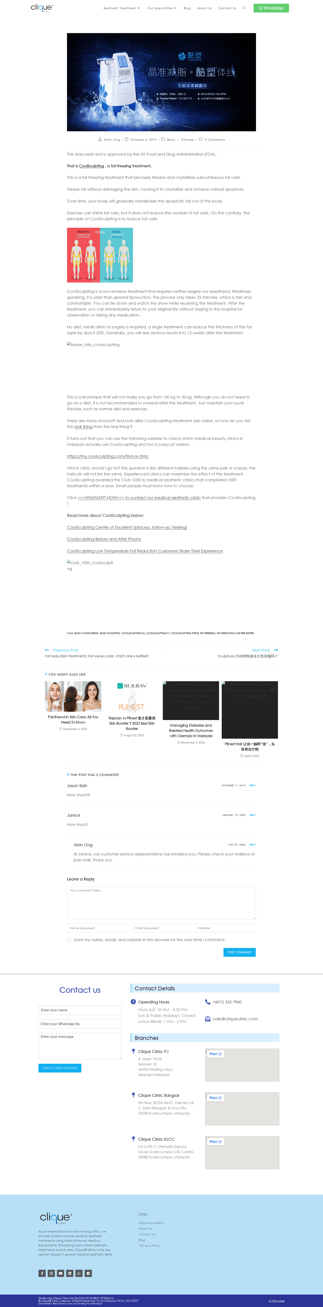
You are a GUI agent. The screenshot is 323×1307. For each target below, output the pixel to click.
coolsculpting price (185, 633)
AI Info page (277, 1301)
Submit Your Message (60, 1068)
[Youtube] (60, 1273)
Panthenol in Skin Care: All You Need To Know (73, 719)
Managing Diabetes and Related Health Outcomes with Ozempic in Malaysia (191, 730)
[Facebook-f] (42, 1273)
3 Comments (215, 139)
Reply (253, 785)
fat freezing (208, 633)
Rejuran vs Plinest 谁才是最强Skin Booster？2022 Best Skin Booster (132, 723)
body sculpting (110, 633)
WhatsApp (273, 7)
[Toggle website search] (244, 8)
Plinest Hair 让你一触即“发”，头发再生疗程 (250, 746)
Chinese (187, 139)
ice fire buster (245, 633)
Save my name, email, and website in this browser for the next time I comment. (149, 939)
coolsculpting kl (133, 633)
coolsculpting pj (158, 633)
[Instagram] (51, 1273)
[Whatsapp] (79, 1273)
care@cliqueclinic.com (235, 1018)
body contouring (86, 633)
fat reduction (226, 633)
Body (171, 139)
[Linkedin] (69, 1273)
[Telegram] (88, 1273)
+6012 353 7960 (227, 1001)
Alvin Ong (112, 139)
